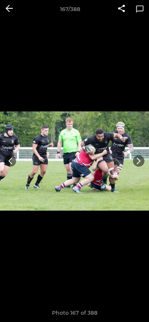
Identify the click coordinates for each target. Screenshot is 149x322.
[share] (121, 9)
